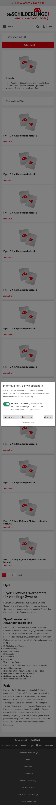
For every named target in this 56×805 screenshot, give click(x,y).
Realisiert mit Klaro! (28, 422)
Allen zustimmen (11, 417)
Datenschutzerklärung (24, 396)
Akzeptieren (27, 417)
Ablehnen (48, 417)
